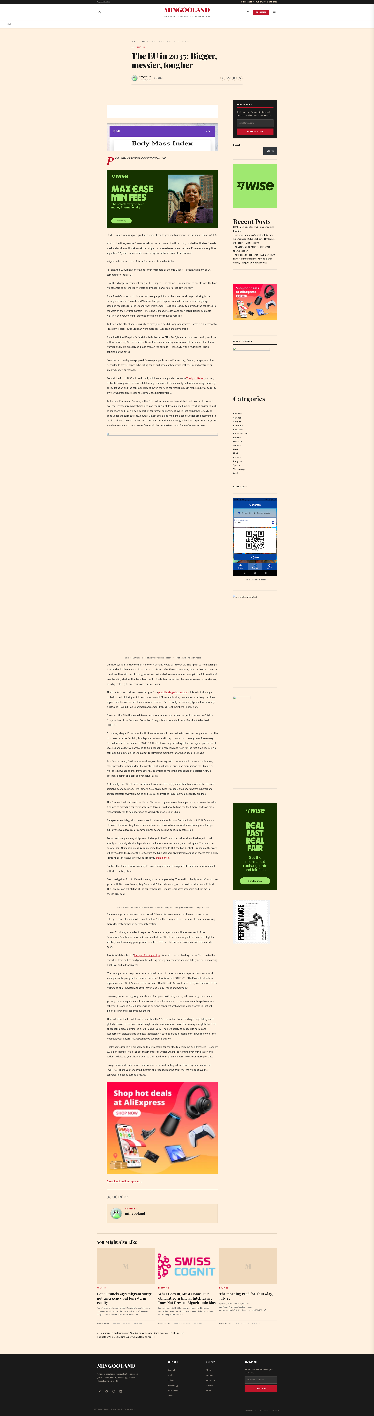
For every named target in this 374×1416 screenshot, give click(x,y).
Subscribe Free (255, 131)
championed (162, 858)
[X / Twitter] (99, 1391)
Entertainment (241, 433)
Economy (238, 425)
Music (236, 453)
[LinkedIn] (120, 1391)
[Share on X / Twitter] (222, 78)
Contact (209, 1375)
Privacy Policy (250, 1410)
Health (236, 449)
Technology (239, 469)
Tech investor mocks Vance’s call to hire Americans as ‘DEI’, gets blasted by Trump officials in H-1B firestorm (254, 238)
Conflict (237, 421)
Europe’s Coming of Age (147, 955)
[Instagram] (113, 1391)
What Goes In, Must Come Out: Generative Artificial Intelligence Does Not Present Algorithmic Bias (187, 1298)
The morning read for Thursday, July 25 (246, 1295)
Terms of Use (263, 1410)
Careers (209, 1385)
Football (237, 441)
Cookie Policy (275, 1410)
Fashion (237, 437)
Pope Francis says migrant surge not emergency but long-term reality (124, 1298)
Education (238, 429)
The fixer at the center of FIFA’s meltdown (254, 254)
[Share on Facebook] (228, 78)
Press (208, 1390)
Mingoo (132, 1409)
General (237, 445)
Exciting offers (240, 486)
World (236, 473)
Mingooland (187, 9)
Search (236, 145)
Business (237, 413)
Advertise (210, 1380)
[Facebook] (106, 1391)
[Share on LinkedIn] (234, 78)
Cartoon (237, 417)
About (208, 1370)
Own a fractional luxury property (124, 1181)
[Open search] (99, 12)
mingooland (145, 76)
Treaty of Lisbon (195, 378)
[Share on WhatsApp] (240, 78)
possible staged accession (172, 692)
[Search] (248, 12)
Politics (144, 41)
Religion (237, 461)
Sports (236, 465)
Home (8, 24)
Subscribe (261, 12)
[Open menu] (274, 12)
